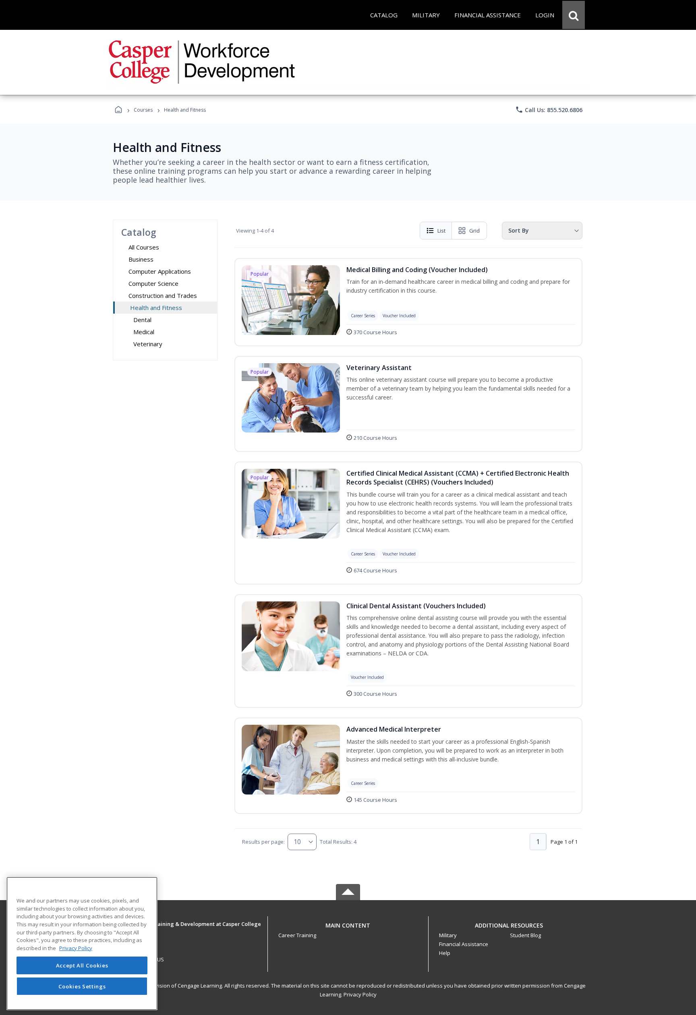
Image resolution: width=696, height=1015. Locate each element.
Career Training (297, 935)
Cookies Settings (82, 986)
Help (444, 953)
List (441, 230)
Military (448, 935)
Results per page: (263, 841)
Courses (143, 109)
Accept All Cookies (82, 965)
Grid (474, 230)
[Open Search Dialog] (573, 15)
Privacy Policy (360, 994)
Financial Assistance (463, 944)
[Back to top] (348, 930)
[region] (81, 943)
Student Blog (525, 935)
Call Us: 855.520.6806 (548, 110)
